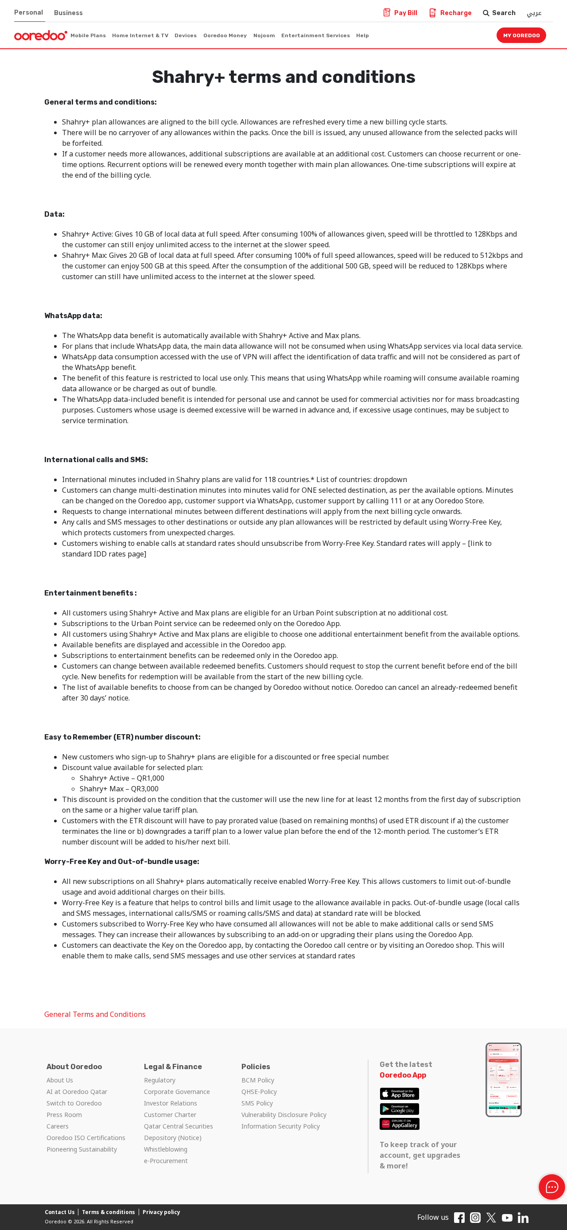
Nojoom (264, 35)
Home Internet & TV (140, 35)
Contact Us (60, 1212)
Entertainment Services (315, 35)
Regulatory (159, 1080)
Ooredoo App (403, 1075)
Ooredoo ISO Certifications (86, 1137)
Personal (28, 12)
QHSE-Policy (259, 1091)
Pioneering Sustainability (82, 1149)
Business (68, 13)
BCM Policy (257, 1080)
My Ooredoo (521, 35)
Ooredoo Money (225, 35)
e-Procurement (166, 1160)
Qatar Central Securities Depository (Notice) (178, 1132)
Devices (186, 35)
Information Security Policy (280, 1126)
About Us (60, 1080)
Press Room (64, 1114)
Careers (58, 1126)
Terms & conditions (108, 1212)
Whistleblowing (165, 1149)
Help (362, 35)
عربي (534, 13)
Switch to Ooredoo (74, 1103)
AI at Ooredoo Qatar (77, 1091)
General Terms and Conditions (95, 1014)
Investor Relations (170, 1103)
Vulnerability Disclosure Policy (283, 1114)
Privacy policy (161, 1212)
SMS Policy (257, 1103)
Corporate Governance (177, 1091)
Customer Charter (170, 1114)
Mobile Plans (88, 35)
